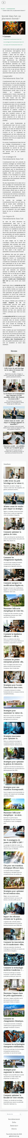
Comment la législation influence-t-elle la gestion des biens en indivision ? (13, 637)
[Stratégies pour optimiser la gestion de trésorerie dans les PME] (14, 753)
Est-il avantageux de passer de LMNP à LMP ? (13, 841)
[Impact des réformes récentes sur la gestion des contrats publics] (14, 908)
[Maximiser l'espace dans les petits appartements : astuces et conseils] (14, 985)
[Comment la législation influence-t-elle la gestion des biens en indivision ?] (14, 625)
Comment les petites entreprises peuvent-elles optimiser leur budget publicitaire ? (14, 663)
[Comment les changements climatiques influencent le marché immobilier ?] (14, 1010)
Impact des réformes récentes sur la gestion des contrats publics (13, 918)
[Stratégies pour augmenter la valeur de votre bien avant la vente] (14, 1061)
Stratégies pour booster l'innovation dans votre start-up (13, 687)
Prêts (14, 1122)
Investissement (11, 8)
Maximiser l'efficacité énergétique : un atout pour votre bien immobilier (12, 816)
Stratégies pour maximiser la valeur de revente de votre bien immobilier (13, 714)
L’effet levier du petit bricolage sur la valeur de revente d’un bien (14, 370)
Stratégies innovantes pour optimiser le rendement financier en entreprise (13, 739)
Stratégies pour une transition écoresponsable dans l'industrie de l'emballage (14, 790)
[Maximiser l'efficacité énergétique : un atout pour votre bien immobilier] (14, 804)
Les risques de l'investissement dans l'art (12, 44)
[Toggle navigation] (3, 2)
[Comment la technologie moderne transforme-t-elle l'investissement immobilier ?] (14, 959)
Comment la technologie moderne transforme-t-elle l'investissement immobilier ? (13, 971)
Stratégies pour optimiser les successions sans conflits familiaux (14, 893)
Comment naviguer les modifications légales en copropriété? (13, 585)
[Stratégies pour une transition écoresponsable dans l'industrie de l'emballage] (14, 779)
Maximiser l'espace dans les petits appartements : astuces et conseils (13, 995)
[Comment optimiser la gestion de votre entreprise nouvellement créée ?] (14, 523)
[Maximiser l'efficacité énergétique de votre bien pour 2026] (14, 600)
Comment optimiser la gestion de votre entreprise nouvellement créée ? (13, 535)
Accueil (3, 8)
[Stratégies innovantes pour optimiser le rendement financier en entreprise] (14, 728)
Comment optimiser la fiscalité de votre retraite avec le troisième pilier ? (13, 1097)
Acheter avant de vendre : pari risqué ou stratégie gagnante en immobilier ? (14, 422)
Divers (14, 1129)
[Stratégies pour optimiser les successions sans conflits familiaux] (14, 883)
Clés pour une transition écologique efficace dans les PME (13, 867)
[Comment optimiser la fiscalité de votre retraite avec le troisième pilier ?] (14, 1087)
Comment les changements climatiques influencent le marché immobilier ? (14, 1022)
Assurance (14, 1125)
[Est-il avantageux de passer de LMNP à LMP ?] (14, 832)
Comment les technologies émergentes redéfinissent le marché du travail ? (14, 1046)
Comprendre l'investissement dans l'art (12, 39)
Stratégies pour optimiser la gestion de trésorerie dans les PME (14, 764)
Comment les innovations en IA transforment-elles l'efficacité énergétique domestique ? (14, 945)
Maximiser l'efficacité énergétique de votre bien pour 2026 (14, 610)
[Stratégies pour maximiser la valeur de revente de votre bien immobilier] (14, 702)
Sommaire (7, 36)
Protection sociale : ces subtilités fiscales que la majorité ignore (14, 447)
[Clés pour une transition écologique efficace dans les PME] (14, 857)
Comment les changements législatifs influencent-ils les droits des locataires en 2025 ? (13, 560)
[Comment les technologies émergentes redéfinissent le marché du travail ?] (14, 1036)
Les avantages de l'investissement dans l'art (13, 42)
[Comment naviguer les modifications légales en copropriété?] (14, 574)
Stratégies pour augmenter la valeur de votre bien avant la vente (14, 1072)
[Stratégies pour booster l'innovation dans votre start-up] (14, 676)
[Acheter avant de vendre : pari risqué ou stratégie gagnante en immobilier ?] (14, 412)
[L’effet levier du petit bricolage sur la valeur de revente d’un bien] (14, 360)
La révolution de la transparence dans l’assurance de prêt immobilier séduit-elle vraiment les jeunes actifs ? (14, 396)
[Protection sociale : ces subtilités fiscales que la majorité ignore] (14, 438)
